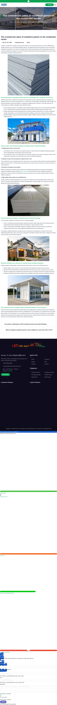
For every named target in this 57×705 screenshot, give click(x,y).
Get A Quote (5, 374)
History (33, 361)
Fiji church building (7, 391)
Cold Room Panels (49, 372)
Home (11, 22)
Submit (3, 701)
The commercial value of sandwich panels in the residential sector (30, 22)
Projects (33, 364)
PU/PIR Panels (48, 374)
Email (2, 671)
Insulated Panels (35, 372)
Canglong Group (47, 428)
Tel (1, 677)
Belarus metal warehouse (8, 399)
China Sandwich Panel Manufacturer (27, 428)
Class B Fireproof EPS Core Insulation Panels (33, 395)
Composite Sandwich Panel (33, 406)
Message (3, 684)
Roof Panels (47, 377)
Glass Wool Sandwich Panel (33, 415)
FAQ (45, 361)
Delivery (46, 364)
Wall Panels (34, 377)
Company (46, 359)
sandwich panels (23, 171)
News (28, 42)
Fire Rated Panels (36, 374)
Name (2, 664)
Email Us (50, 4)
